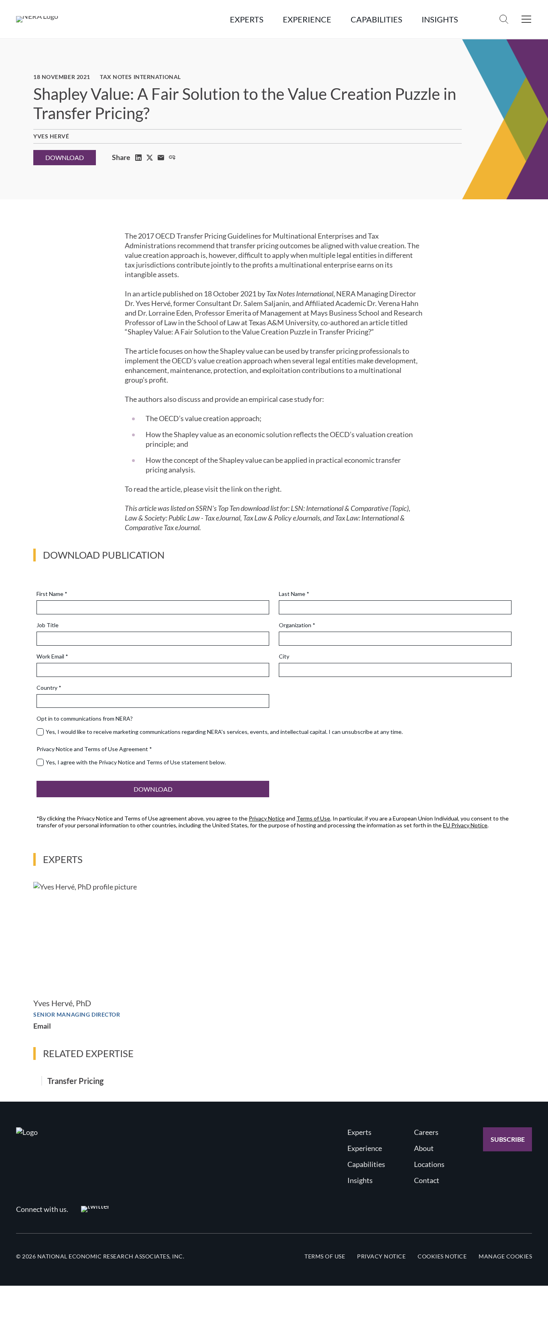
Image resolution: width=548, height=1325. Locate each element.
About (424, 1148)
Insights (360, 1180)
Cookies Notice (442, 1256)
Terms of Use (324, 1256)
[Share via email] (161, 157)
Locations (429, 1164)
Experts (359, 1132)
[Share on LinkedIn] (138, 157)
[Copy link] (172, 157)
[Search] (503, 19)
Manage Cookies (505, 1256)
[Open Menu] (526, 19)
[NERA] (37, 19)
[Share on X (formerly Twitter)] (149, 157)
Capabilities (366, 1164)
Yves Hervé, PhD (62, 1003)
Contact (426, 1180)
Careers (426, 1132)
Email (42, 1025)
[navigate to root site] (27, 1132)
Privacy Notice (381, 1256)
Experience (364, 1148)
